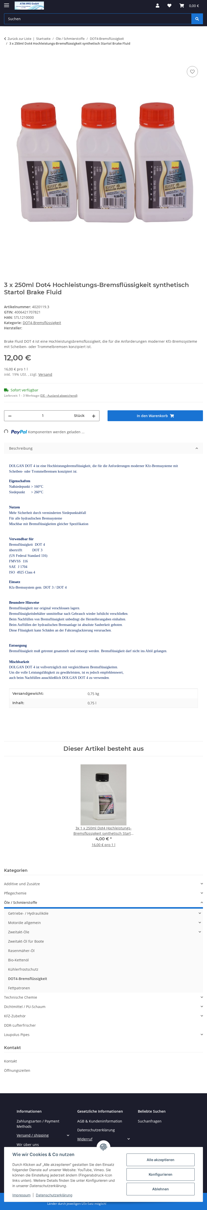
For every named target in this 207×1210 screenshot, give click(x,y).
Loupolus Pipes (17, 1034)
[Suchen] (197, 18)
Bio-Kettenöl (18, 960)
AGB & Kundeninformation (99, 1121)
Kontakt (10, 1061)
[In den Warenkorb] (8, 59)
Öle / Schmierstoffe (20, 902)
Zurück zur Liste (19, 38)
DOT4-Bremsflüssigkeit (42, 322)
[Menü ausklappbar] (6, 3)
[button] (157, 6)
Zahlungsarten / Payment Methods (38, 1124)
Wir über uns (28, 1144)
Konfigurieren (160, 1174)
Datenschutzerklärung (54, 1195)
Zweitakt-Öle (18, 932)
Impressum (21, 1195)
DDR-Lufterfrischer (20, 1025)
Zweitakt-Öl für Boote (26, 941)
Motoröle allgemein (24, 922)
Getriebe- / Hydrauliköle (28, 913)
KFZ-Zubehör (15, 1016)
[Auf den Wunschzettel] (192, 71)
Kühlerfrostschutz (23, 969)
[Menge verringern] (9, 416)
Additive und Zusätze (22, 883)
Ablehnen (160, 1189)
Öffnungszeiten (17, 1070)
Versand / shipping (33, 1135)
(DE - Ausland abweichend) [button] (58, 395)
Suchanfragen (150, 1121)
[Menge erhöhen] (93, 416)
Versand (45, 374)
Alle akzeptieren (160, 1160)
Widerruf (84, 1139)
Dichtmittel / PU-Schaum (24, 1006)
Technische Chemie (20, 997)
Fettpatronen (19, 988)
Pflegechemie (15, 893)
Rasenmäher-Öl (21, 950)
